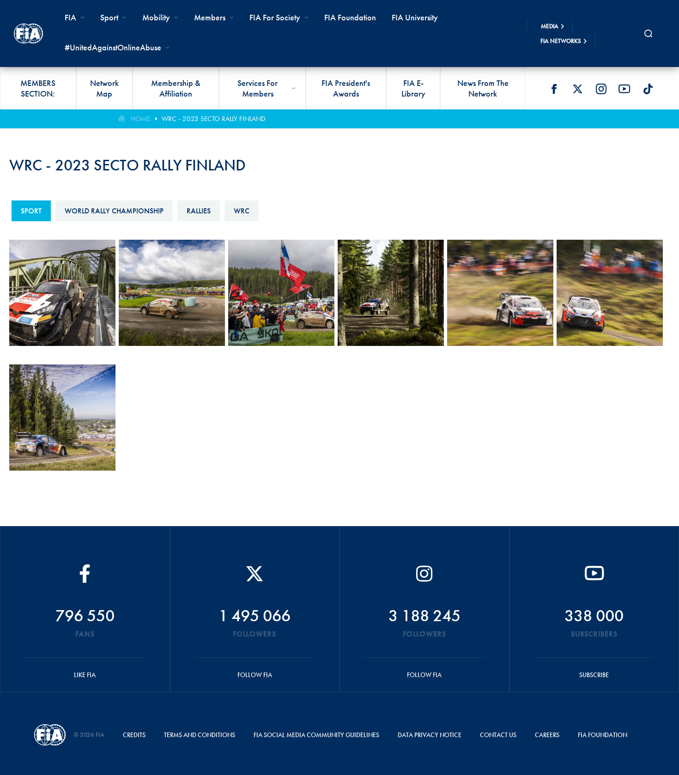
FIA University (415, 17)
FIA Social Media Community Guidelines (316, 735)
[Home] (28, 33)
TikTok (648, 89)
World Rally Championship (114, 211)
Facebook (554, 89)
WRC (241, 211)
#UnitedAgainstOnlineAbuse (113, 47)
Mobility (156, 17)
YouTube (624, 89)
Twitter (577, 89)
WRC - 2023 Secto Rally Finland (213, 118)
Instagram (601, 89)
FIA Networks (560, 41)
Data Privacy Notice (429, 735)
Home (140, 118)
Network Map (104, 88)
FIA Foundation (350, 17)
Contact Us (498, 735)
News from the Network (483, 88)
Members (209, 17)
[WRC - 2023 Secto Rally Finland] (64, 301)
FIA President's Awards (345, 88)
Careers (547, 735)
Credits (134, 735)
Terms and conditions (199, 735)
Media (549, 26)
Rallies (199, 211)
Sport (31, 211)
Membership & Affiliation (175, 88)
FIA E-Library (413, 88)
